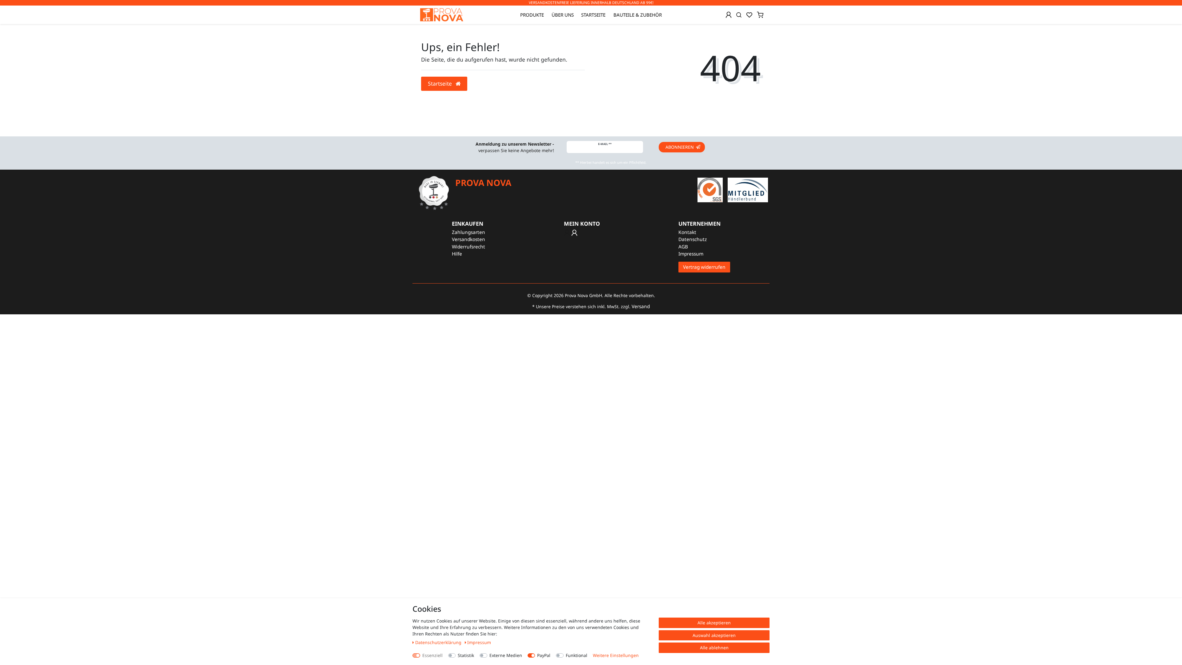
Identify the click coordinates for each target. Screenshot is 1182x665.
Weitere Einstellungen (616, 655)
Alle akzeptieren (714, 623)
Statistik (466, 655)
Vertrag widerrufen (704, 267)
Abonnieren (679, 147)
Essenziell (432, 655)
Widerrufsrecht (468, 247)
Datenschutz (692, 239)
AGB (683, 247)
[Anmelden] (729, 15)
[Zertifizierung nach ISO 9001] (710, 189)
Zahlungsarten (468, 232)
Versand (641, 306)
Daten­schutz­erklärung (439, 642)
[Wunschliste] (749, 15)
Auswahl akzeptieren (714, 635)
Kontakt (687, 232)
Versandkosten (468, 239)
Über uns (563, 15)
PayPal (543, 655)
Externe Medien (505, 655)
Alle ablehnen (714, 648)
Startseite (593, 15)
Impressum (690, 254)
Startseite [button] (440, 83)
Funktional (576, 655)
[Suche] (739, 15)
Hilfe (457, 254)
